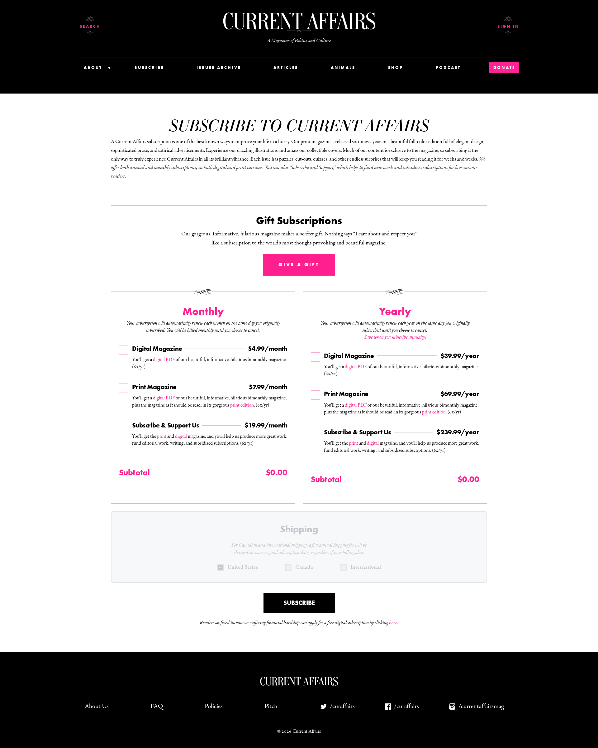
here (393, 623)
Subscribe (299, 603)
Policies (214, 706)
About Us (97, 706)
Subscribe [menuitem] (149, 67)
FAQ (156, 706)
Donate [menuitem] (504, 67)
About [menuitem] (93, 67)
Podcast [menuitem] (448, 67)
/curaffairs (342, 706)
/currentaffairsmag (481, 706)
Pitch (271, 706)
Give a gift (299, 264)
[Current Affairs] (299, 21)
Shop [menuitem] (395, 67)
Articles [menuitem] (285, 67)
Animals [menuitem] (343, 67)
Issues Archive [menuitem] (219, 67)
